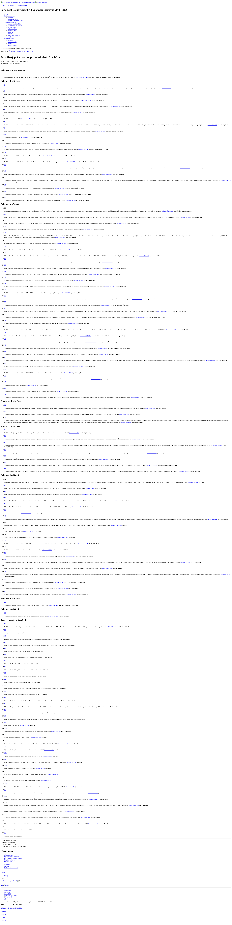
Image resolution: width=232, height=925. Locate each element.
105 (5, 759)
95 (5, 697)
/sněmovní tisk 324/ (53, 774)
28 (5, 252)
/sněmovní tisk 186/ (124, 414)
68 (5, 516)
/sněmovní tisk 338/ (152, 465)
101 (5, 734)
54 (5, 417)
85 (5, 636)
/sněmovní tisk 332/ (104, 459)
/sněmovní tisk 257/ (70, 162)
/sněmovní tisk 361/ (46, 780)
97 (5, 710)
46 (5, 363)
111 (5, 796)
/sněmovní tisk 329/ (85, 817)
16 (5, 171)
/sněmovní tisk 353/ (102, 348)
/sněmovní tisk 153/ (115, 106)
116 (5, 827)
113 (5, 808)
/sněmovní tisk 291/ (49, 750)
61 (5, 468)
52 (5, 405)
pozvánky (11, 40)
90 (5, 667)
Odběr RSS (7, 894)
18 (5, 185)
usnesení (10, 33)
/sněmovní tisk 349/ (85, 336)
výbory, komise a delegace (15, 20)
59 (5, 456)
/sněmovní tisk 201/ (25, 137)
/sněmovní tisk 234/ (107, 174)
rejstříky (10, 37)
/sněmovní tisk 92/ (90, 94)
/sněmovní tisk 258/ (94, 799)
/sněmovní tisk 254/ (83, 149)
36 (5, 302)
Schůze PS (30, 51)
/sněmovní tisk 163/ (150, 408)
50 (5, 388)
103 (5, 747)
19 (5, 191)
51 (5, 394)
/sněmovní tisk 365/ (135, 397)
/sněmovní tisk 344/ (78, 280)
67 (5, 510)
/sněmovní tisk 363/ (31, 385)
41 (5, 332)
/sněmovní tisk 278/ (71, 762)
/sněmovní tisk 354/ (103, 354)
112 (5, 802)
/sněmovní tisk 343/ (65, 292)
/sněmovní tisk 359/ (96, 379)
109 (5, 783)
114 (5, 814)
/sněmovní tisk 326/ (74, 433)
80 (5, 591)
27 (5, 246)
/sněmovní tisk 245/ (162, 311)
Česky (6, 875)
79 (5, 585)
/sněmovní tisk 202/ (54, 143)
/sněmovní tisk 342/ (109, 286)
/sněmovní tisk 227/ (93, 793)
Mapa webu (7, 890)
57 (5, 442)
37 (5, 308)
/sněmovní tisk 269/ (63, 194)
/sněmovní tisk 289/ (185, 217)
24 (5, 226)
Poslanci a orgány (9, 16)
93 (5, 685)
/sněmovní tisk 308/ (71, 200)
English (3, 872)
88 (5, 654)
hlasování (10, 32)
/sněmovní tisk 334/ (218, 445)
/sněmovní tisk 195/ (26, 118)
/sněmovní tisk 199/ (24, 725)
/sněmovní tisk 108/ (167, 211)
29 (5, 259)
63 (5, 485)
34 (5, 289)
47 (5, 369)
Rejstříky (7, 866)
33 (5, 283)
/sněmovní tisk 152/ (100, 131)
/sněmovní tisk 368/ (108, 627)
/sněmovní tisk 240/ (63, 743)
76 (5, 565)
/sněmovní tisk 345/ (137, 299)
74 (5, 553)
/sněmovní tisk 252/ (212, 125)
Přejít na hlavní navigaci (7, 5)
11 (5, 140)
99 (5, 722)
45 (5, 357)
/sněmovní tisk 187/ (70, 787)
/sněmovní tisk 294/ (60, 237)
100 (5, 728)
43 (5, 345)
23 (5, 220)
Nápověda (7, 892)
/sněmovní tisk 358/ (67, 372)
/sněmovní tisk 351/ (91, 342)
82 (5, 613)
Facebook (3, 914)
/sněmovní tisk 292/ (122, 223)
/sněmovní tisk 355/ (106, 305)
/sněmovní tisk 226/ (56, 731)
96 (5, 703)
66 (5, 503)
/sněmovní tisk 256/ (47, 155)
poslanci (10, 17)
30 (5, 265)
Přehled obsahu (8, 855)
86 (5, 642)
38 (5, 314)
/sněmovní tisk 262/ (59, 188)
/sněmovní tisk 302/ (47, 756)
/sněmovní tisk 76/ (166, 88)
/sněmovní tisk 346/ (93, 823)
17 (5, 177)
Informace (7, 864)
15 (5, 165)
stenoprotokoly (12, 27)
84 (5, 630)
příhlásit (6, 885)
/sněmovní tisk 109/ (87, 100)
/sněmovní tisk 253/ (226, 180)
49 (5, 382)
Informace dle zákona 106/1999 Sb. (11, 908)
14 (5, 158)
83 (5, 623)
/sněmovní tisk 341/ (94, 274)
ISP (2, 885)
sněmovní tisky (12, 29)
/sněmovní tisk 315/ (40, 768)
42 (5, 339)
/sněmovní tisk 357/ (78, 366)
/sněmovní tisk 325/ (110, 268)
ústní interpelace (12, 30)
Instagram (3, 920)
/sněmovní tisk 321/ (144, 256)
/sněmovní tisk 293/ (88, 229)
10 (5, 134)
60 (5, 462)
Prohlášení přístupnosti (10, 895)
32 (5, 277)
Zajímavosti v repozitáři (11, 868)
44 (5, 351)
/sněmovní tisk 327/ (137, 439)
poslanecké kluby (13, 19)
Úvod (6, 14)
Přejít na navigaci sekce (21, 5)
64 (5, 491)
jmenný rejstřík (12, 45)
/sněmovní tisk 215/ (53, 605)
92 (5, 679)
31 (5, 271)
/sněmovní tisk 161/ (77, 112)
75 (5, 559)
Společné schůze (9, 38)
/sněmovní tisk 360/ (171, 329)
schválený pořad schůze (15, 25)
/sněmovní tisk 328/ (152, 453)
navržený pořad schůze (14, 24)
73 (5, 547)
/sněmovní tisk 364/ (62, 391)
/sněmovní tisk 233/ (126, 422)
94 (5, 691)
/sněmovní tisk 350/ (73, 323)
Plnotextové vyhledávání (10, 881)
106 (5, 765)
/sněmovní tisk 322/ (107, 262)
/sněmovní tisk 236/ (185, 168)
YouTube (3, 911)
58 (5, 450)
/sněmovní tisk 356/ (210, 360)
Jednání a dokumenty (10, 22)
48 (5, 376)
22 (5, 214)
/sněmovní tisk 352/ (140, 317)
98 (5, 716)
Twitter (3, 917)
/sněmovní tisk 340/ (184, 471)
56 (5, 436)
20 (5, 197)
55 (5, 430)
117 (5, 833)
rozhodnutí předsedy (14, 35)
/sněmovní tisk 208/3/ (82, 77)
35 (5, 296)
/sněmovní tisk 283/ (134, 805)
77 (5, 571)
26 (5, 240)
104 (5, 753)
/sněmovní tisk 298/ (61, 243)
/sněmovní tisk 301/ (65, 249)
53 (5, 411)
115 (5, 820)
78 (5, 579)
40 (5, 326)
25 (5, 232)
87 (5, 648)
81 (5, 602)
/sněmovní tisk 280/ (36, 737)
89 (5, 660)
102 (5, 740)
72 (5, 540)
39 (5, 320)
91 (5, 673)
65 (5, 497)
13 (5, 152)
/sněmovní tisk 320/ (70, 811)
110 (5, 790)
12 (5, 146)
